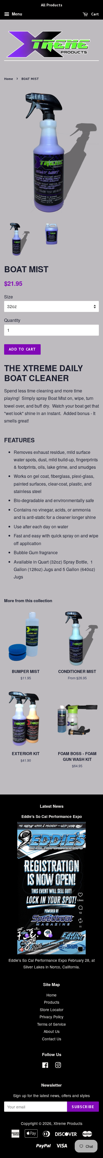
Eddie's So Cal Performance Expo (51, 816)
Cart (94, 14)
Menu (16, 14)
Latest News (51, 806)
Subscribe (83, 1106)
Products (51, 1002)
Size (8, 296)
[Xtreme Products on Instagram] (58, 1066)
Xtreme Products (68, 1123)
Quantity (12, 320)
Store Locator (51, 1009)
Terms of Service (51, 1024)
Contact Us (51, 1038)
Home (8, 79)
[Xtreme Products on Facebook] (45, 1066)
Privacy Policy (51, 1016)
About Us (52, 1031)
